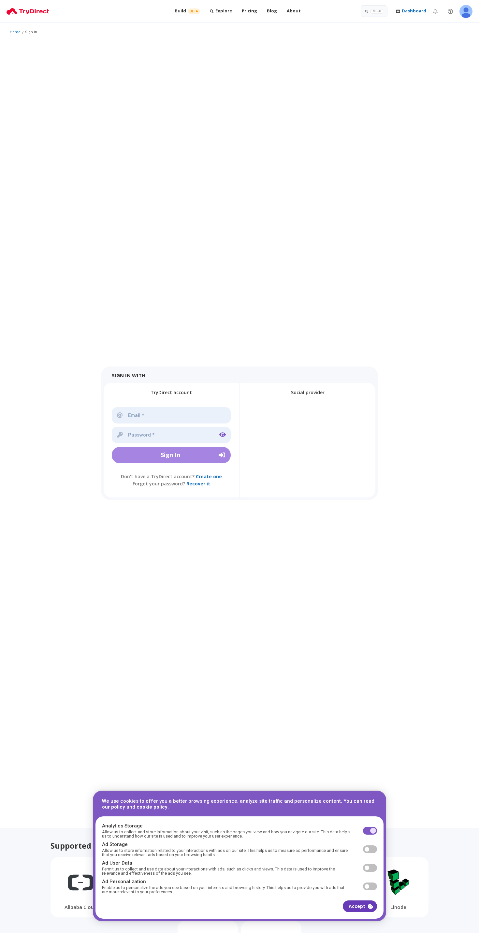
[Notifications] (435, 11)
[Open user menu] (465, 11)
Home (15, 32)
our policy (113, 807)
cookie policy (152, 807)
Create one (209, 476)
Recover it (198, 484)
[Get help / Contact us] (450, 11)
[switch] (370, 831)
